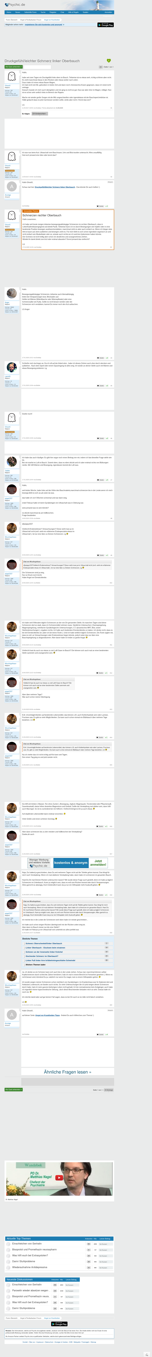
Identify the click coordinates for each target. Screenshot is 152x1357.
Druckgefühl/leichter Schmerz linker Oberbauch (42, 60)
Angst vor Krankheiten (52, 1318)
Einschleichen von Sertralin (27, 1243)
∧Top (147, 1354)
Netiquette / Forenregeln (81, 1342)
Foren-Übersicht (11, 1318)
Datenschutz (49, 1342)
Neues (17, 12)
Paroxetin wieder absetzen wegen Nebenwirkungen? (40, 1290)
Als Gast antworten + (13, 67)
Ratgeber (53, 12)
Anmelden (108, 12)
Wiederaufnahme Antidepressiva (29, 1267)
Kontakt (25, 1342)
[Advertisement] (68, 603)
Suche (43, 12)
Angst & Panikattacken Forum (30, 1318)
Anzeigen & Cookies (61, 1342)
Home (9, 12)
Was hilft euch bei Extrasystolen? (30, 1255)
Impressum (40, 1342)
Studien (85, 12)
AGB (70, 1342)
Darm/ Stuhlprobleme (23, 1261)
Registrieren (107, 16)
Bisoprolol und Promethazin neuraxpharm (34, 1249)
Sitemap (93, 1342)
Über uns (32, 1342)
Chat (62, 12)
